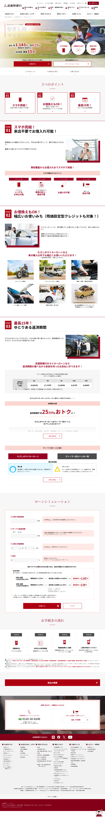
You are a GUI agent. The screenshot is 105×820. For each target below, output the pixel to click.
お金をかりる (18, 17)
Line (53, 737)
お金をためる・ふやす (28, 744)
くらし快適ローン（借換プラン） (8, 767)
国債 (22, 751)
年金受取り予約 (41, 749)
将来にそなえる (42, 744)
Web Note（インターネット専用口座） (78, 749)
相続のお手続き (58, 765)
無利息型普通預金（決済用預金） (78, 761)
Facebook (58, 737)
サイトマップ (40, 3)
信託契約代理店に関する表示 (68, 790)
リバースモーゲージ (9, 751)
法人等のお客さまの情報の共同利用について (57, 786)
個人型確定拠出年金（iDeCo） (45, 751)
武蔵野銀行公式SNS (40, 737)
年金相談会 (91, 751)
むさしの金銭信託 (42, 757)
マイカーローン (7, 757)
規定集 (21, 790)
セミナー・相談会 (93, 744)
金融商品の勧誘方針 (18, 788)
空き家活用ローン (8, 761)
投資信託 (23, 757)
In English (72, 3)
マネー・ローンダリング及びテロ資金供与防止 (80, 788)
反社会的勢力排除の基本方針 (77, 786)
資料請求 (65, 3)
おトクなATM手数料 (59, 761)
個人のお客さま (28, 8)
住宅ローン (6, 747)
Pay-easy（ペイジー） (60, 773)
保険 (39, 753)
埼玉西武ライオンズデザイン (78, 758)
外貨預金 (23, 753)
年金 (39, 747)
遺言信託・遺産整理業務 (43, 755)
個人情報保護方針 (41, 786)
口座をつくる (75, 744)
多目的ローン (7, 759)
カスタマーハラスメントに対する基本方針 (49, 788)
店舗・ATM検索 (75, 720)
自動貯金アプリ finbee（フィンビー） (62, 776)
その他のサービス (59, 782)
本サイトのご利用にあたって (28, 786)
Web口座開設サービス (76, 747)
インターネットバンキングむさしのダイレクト (61, 749)
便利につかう (59, 744)
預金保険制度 (64, 788)
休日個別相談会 (92, 749)
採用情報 (96, 8)
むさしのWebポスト (59, 754)
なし (21, 532)
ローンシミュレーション (72, 64)
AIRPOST (57, 780)
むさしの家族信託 (42, 759)
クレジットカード (59, 763)
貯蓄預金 (73, 764)
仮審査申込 (32, 64)
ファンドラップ (24, 755)
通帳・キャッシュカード (77, 754)
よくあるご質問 (49, 3)
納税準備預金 (74, 766)
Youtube (70, 737)
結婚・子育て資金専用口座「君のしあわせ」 (44, 765)
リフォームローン (8, 755)
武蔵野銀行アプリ (59, 747)
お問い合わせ (58, 3)
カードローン (7, 763)
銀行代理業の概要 (80, 790)
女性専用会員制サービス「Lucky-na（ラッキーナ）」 (61, 770)
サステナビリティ (84, 8)
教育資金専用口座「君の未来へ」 (44, 761)
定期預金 (23, 747)
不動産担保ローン (8, 749)
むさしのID (57, 752)
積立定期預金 (24, 749)
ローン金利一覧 (56, 560)
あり (14, 532)
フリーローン (7, 765)
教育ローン (6, 753)
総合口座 (73, 752)
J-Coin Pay (57, 778)
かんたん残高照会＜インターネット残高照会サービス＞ (61, 758)
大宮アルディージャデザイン (78, 756)
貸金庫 (56, 767)
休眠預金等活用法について (31, 790)
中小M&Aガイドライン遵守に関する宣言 (49, 790)
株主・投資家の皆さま (56, 8)
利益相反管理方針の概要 (31, 788)
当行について (71, 8)
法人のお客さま (41, 8)
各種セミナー (91, 747)
